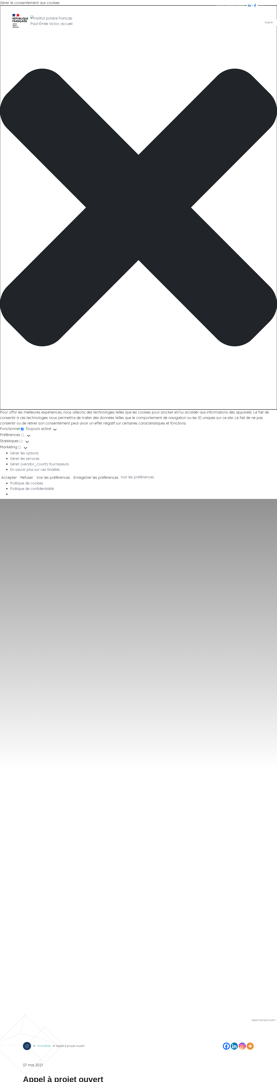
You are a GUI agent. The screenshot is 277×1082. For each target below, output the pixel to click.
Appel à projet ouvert (230, 5)
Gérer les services (25, 458)
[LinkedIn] (250, 5)
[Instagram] (242, 1046)
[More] (250, 1046)
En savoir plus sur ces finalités (35, 469)
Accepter (9, 477)
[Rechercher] (260, 5)
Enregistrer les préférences (95, 477)
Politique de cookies (26, 483)
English (269, 22)
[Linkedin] (234, 1046)
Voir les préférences (53, 477)
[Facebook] (255, 5)
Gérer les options (24, 453)
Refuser (26, 477)
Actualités (44, 1046)
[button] (138, 207)
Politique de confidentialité (32, 488)
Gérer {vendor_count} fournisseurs (39, 464)
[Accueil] (27, 1046)
